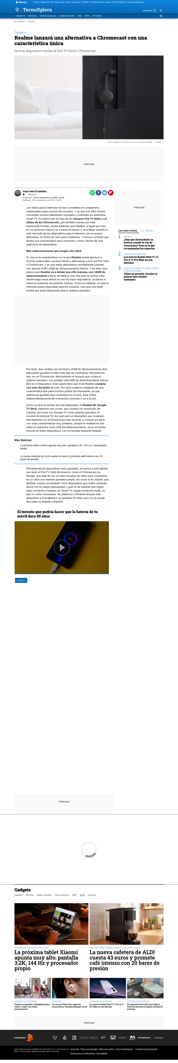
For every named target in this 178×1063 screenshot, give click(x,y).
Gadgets (20, 16)
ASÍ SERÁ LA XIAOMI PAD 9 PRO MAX (31, 947)
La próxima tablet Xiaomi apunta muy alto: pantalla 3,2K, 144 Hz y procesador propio (46, 960)
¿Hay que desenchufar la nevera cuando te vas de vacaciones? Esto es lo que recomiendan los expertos (139, 244)
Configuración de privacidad (146, 1049)
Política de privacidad (89, 1049)
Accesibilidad (102, 1053)
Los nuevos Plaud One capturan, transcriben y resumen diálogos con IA (69, 1005)
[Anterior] (32, 2)
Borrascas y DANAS (80, 2)
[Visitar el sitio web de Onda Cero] (113, 1038)
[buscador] (161, 10)
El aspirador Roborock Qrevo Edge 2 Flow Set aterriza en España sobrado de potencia (145, 1006)
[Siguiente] (162, 2)
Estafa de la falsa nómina (100, 2)
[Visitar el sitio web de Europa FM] (122, 1038)
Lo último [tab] (147, 230)
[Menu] (161, 16)
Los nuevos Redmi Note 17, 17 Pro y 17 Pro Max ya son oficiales (141, 259)
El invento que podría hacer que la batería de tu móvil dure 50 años (57, 513)
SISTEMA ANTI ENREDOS (138, 1001)
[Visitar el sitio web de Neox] (74, 1038)
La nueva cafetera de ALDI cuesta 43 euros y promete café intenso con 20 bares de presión (125, 960)
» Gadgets (30, 21)
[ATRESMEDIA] (23, 1038)
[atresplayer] (149, 11)
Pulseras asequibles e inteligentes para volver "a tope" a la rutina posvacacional (32, 1006)
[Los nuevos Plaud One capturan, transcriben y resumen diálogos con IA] (70, 988)
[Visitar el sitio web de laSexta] (64, 1038)
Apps (87, 16)
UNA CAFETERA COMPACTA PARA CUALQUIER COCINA (115, 947)
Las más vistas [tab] (127, 230)
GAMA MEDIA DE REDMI (135, 254)
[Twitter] (23, 194)
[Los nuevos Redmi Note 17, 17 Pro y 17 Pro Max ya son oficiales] (108, 988)
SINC (79, 16)
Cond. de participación (124, 1049)
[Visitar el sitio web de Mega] (94, 1038)
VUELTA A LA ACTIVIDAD (25, 1001)
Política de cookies (106, 1049)
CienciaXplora (67, 16)
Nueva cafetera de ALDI (43, 2)
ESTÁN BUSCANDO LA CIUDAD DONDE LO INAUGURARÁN (141, 269)
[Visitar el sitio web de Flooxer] (159, 1038)
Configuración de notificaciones (82, 1053)
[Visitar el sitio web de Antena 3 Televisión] (55, 1038)
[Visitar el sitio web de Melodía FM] (132, 1038)
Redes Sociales (47, 16)
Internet (97, 16)
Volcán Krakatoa (119, 2)
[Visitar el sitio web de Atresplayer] (146, 1038)
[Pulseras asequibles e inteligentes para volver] (32, 988)
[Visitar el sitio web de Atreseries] (103, 1038)
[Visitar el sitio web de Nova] (84, 1038)
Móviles (32, 16)
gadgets (21, 580)
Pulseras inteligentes (135, 2)
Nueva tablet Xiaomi (63, 2)
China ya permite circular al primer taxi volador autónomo (140, 276)
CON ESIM (56, 1001)
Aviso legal (74, 1049)
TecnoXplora (19, 21)
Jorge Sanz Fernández (34, 191)
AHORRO (128, 236)
